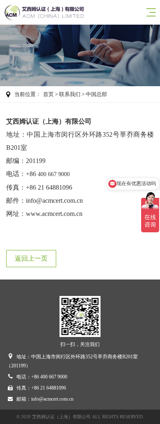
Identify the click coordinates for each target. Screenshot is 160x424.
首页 (48, 94)
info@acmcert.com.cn (54, 200)
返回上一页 (31, 258)
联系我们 (69, 94)
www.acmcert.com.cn (54, 213)
